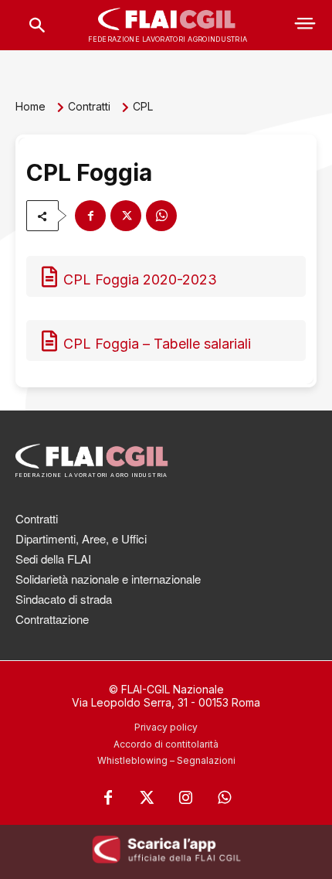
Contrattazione (52, 619)
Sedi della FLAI (53, 558)
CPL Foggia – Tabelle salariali (157, 344)
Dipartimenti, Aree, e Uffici (81, 538)
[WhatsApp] (161, 215)
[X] (125, 215)
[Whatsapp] (223, 797)
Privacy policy (166, 727)
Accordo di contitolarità (166, 744)
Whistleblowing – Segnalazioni (166, 760)
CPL (143, 106)
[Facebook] (90, 215)
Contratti (89, 106)
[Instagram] (185, 797)
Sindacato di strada (63, 599)
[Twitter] (146, 797)
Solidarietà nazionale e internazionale (108, 579)
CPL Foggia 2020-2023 (140, 279)
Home (30, 106)
